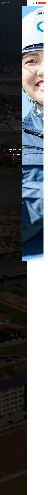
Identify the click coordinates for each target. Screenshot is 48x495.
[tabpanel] (33, 133)
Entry (42, 3)
